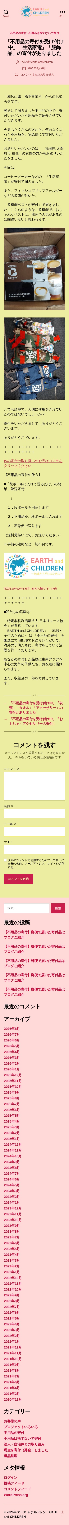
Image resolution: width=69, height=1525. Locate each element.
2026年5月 (12, 1046)
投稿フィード (14, 1483)
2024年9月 (12, 1162)
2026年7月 (12, 1034)
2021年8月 (12, 1370)
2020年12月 (13, 1399)
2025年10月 (13, 1087)
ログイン (10, 1477)
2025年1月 (12, 1139)
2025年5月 (12, 1116)
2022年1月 (12, 1341)
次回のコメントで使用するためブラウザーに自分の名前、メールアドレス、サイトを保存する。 (36, 863)
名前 (9, 806)
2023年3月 (12, 1260)
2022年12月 (13, 1278)
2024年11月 (13, 1150)
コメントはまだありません (37, 74)
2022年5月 (12, 1318)
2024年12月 (13, 1145)
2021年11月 (13, 1353)
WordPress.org (16, 1495)
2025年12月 (13, 1075)
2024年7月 (12, 1173)
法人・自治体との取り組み (24, 1444)
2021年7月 (12, 1376)
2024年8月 (12, 1168)
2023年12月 (13, 1208)
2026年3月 (12, 1058)
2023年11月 (13, 1214)
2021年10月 (13, 1359)
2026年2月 (12, 1063)
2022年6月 (12, 1313)
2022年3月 (12, 1330)
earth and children (42, 62)
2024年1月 (12, 1202)
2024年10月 (13, 1156)
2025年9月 (12, 1092)
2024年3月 (12, 1191)
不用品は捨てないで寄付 (44, 33)
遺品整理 (10, 1456)
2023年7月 (12, 1237)
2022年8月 (12, 1301)
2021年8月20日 (37, 68)
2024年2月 (12, 1197)
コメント (12, 769)
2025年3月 (12, 1127)
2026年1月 (12, 1069)
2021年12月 (13, 1347)
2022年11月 (13, 1284)
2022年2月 (12, 1336)
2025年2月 (12, 1133)
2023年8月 (12, 1231)
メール (10, 824)
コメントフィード (17, 1489)
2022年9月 (12, 1295)
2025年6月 (12, 1110)
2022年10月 (13, 1289)
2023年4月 (12, 1255)
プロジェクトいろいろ (21, 1427)
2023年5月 (12, 1249)
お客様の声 (12, 1421)
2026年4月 (12, 1052)
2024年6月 (12, 1179)
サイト (8, 842)
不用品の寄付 (18, 33)
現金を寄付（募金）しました (26, 1450)
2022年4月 (12, 1324)
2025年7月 (12, 1104)
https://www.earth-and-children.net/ (30, 588)
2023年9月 (12, 1226)
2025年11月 (13, 1081)
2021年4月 (12, 1388)
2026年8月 (12, 1029)
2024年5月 (12, 1185)
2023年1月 (12, 1272)
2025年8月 (12, 1098)
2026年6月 (12, 1040)
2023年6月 (12, 1243)
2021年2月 (12, 1394)
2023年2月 (12, 1266)
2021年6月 (12, 1382)
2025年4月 (12, 1121)
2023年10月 (13, 1220)
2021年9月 (12, 1365)
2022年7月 (12, 1307)
